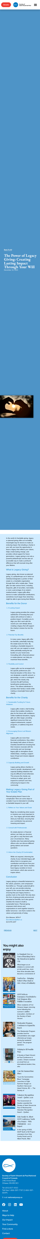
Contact (6, 1233)
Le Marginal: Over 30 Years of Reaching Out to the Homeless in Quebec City (26, 957)
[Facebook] (3, 1204)
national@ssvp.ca (15, 1197)
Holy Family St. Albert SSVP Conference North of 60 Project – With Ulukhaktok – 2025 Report (26, 1121)
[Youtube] (21, 1204)
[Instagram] (9, 1204)
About (5, 1210)
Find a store (7, 1228)
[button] (35, 4)
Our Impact (7, 1219)
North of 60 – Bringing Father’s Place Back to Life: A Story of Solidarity (26, 980)
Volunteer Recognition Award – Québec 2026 (25, 1096)
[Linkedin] (15, 1204)
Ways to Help (8, 1215)
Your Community (10, 1224)
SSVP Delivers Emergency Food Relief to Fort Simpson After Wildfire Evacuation (26, 998)
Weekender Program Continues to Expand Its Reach (26, 1025)
